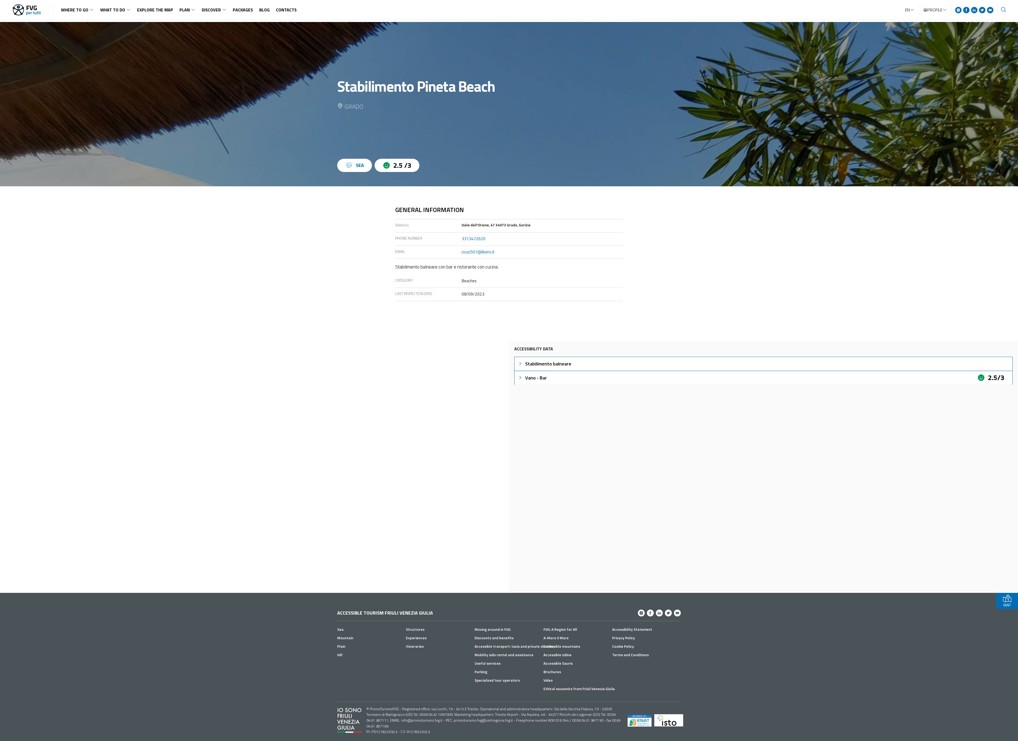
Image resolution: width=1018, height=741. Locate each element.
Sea (340, 629)
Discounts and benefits (494, 638)
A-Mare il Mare (556, 638)
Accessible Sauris (558, 663)
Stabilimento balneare (548, 363)
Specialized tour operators (497, 680)
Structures (415, 629)
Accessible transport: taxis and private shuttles (515, 646)
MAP (1007, 605)
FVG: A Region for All (560, 629)
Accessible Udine (557, 655)
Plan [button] (184, 10)
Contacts (286, 10)
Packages (243, 10)
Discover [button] (211, 10)
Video (548, 680)
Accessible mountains (561, 646)
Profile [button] (934, 10)
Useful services (488, 663)
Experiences (416, 638)
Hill (340, 655)
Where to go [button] (74, 10)
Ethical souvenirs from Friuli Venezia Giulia (579, 688)
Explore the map (155, 10)
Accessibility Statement (632, 629)
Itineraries (415, 646)
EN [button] (907, 10)
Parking (481, 671)
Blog (264, 10)
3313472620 (473, 238)
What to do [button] (112, 10)
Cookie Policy (623, 646)
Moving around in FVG (493, 629)
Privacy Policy (623, 638)
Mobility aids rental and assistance (504, 655)
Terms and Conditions (630, 655)
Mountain (345, 638)
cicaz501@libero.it (478, 252)
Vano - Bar (536, 377)
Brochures (552, 671)
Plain (341, 646)
